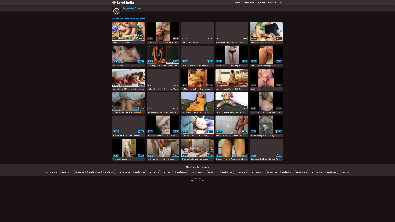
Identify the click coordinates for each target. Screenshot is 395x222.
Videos (237, 2)
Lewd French (212, 172)
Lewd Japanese (257, 172)
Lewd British (109, 172)
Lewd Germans (227, 172)
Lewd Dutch (168, 172)
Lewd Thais (345, 172)
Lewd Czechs (154, 172)
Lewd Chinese (140, 172)
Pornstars (272, 2)
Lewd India (125, 2)
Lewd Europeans (197, 172)
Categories (261, 2)
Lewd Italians (242, 172)
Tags (280, 2)
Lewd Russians (317, 172)
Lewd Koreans (272, 172)
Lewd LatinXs (286, 172)
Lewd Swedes (331, 172)
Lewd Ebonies (182, 172)
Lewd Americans (51, 172)
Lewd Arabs (66, 172)
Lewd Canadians (124, 172)
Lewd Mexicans (301, 172)
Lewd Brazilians (94, 172)
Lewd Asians (79, 172)
